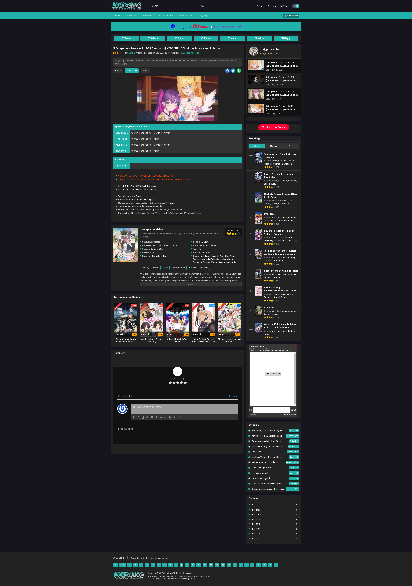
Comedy (145, 268)
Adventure (282, 181)
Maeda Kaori (199, 259)
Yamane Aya (231, 262)
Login (234, 396)
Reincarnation (276, 164)
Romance (268, 277)
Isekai (266, 164)
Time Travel (293, 240)
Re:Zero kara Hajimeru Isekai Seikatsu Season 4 (279, 232)
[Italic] (138, 417)
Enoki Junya (205, 256)
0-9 (122, 564)
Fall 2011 (256, 519)
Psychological (270, 240)
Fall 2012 (256, 524)
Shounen (204, 268)
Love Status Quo (289, 274)
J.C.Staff (204, 242)
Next (144, 70)
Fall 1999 (256, 510)
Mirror (166, 133)
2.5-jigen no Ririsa (190, 53)
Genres (260, 6)
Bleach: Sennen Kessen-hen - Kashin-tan (279, 176)
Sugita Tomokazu (224, 259)
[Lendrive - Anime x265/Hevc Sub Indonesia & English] (126, 9)
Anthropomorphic (289, 311)
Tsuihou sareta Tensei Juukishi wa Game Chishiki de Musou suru (280, 252)
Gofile (157, 133)
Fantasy (290, 161)
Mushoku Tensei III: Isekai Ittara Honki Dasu (280, 196)
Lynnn (132, 53)
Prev (118, 70)
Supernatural (270, 184)
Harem (165, 268)
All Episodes (131, 70)
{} (174, 417)
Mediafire (146, 133)
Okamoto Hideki (158, 256)
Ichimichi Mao (217, 256)
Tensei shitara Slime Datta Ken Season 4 (280, 156)
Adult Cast (276, 274)
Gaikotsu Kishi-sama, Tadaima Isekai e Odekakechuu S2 (280, 326)
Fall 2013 (256, 529)
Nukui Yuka (210, 259)
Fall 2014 (256, 533)
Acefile (134, 133)
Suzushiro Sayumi (201, 262)
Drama (285, 200)
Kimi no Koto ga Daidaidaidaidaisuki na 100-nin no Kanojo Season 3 (280, 289)
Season (272, 6)
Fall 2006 (256, 514)
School (192, 268)
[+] (178, 417)
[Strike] (147, 417)
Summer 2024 (157, 249)
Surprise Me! (292, 16)
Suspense (282, 240)
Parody (290, 294)
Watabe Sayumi (218, 262)
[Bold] (133, 417)
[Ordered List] (152, 417)
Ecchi (155, 268)
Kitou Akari (229, 256)
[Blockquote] (161, 417)
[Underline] (142, 417)
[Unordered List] (156, 417)
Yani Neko (269, 307)
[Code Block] (165, 417)
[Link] (170, 417)
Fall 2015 (256, 538)
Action (274, 161)
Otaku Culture (178, 268)
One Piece (269, 214)
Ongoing (284, 6)
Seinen (277, 277)
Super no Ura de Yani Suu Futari (281, 270)
